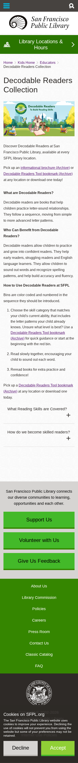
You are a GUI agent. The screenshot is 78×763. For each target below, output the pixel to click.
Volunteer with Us (39, 540)
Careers (39, 620)
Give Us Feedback (39, 561)
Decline (20, 748)
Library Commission (39, 597)
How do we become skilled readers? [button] (38, 432)
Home (8, 62)
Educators (47, 62)
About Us (39, 586)
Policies (39, 609)
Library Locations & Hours (41, 44)
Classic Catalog (39, 654)
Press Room (39, 632)
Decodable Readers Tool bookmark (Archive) (38, 174)
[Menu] (6, 6)
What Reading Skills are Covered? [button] (37, 409)
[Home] (39, 22)
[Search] (71, 6)
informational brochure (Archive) (45, 168)
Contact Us (39, 643)
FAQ (39, 666)
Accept (58, 748)
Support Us (39, 520)
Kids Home (26, 62)
